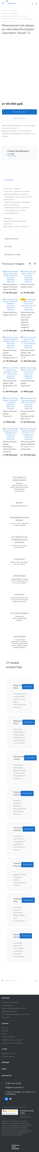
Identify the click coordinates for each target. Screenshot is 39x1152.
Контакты (6, 1075)
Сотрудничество (8, 1056)
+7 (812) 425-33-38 (13, 1083)
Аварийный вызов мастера (12, 1040)
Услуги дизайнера (8, 1037)
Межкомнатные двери (10, 1002)
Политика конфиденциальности (14, 1107)
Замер (4, 1034)
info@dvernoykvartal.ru (14, 1087)
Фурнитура (6, 1017)
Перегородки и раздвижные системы (16, 1014)
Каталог (6, 998)
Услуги (5, 1023)
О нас (4, 1049)
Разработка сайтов (15, 1147)
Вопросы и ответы (8, 1053)
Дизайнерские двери (9, 1011)
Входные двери (7, 1005)
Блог (4, 1069)
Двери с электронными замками (14, 1008)
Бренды (5, 1062)
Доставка (5, 1031)
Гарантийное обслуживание (12, 1043)
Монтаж (5, 1028)
